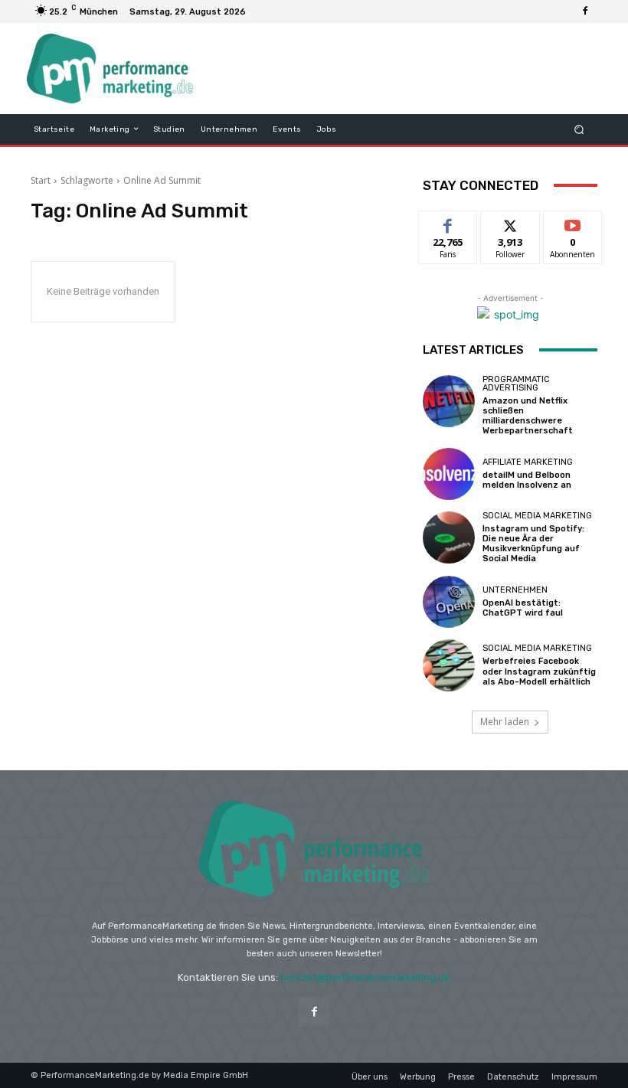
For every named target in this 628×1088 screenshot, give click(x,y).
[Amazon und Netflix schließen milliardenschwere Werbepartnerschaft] (449, 401)
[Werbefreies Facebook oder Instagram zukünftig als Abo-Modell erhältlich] (449, 665)
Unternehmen (515, 590)
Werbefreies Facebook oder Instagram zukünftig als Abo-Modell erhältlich (539, 671)
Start (41, 180)
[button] (579, 129)
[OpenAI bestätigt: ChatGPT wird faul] (449, 602)
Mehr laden (504, 721)
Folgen (510, 222)
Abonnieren (573, 222)
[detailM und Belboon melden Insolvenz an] (449, 474)
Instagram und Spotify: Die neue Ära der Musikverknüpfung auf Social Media (533, 544)
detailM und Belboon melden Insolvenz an (526, 480)
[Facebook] (585, 11)
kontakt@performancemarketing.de (365, 977)
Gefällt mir (448, 228)
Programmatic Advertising (516, 383)
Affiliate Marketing (527, 462)
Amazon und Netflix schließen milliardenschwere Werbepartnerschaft (527, 416)
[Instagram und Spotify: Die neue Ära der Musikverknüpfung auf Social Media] (449, 537)
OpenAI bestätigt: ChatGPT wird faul (522, 608)
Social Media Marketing (537, 515)
